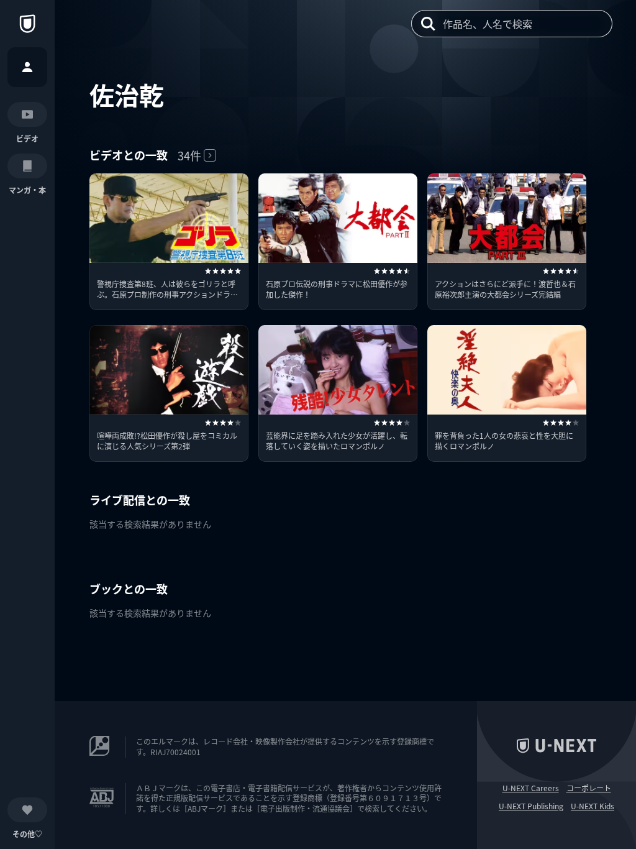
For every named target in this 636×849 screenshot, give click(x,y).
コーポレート (588, 788)
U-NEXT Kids (592, 806)
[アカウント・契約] (27, 67)
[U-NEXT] (27, 24)
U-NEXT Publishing (531, 806)
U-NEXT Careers (530, 788)
